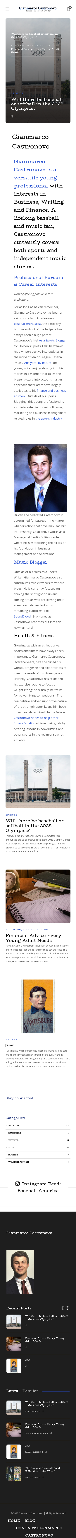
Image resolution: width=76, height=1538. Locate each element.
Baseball (13, 1039)
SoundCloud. (22, 616)
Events (38, 1140)
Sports (17, 93)
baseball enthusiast (27, 324)
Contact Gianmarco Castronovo (39, 1529)
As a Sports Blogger (53, 340)
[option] (38, 1346)
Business (18, 45)
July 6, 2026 (31, 1411)
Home (14, 1520)
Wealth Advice (39, 45)
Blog (30, 1520)
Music (38, 1147)
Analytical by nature (37, 363)
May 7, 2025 (31, 1477)
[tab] (35, 35)
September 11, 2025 (35, 1433)
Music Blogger (31, 562)
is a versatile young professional (35, 173)
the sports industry (48, 418)
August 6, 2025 (33, 1452)
